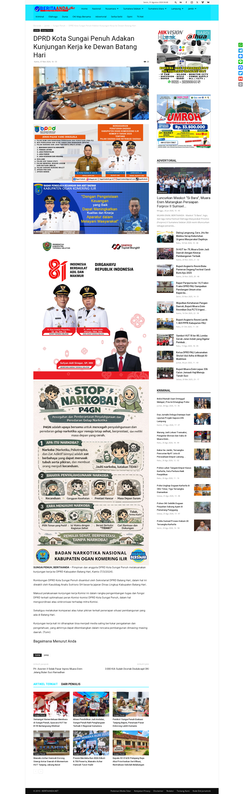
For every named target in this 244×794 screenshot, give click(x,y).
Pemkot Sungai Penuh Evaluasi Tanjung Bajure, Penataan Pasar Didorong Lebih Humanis (128, 722)
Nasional (96, 8)
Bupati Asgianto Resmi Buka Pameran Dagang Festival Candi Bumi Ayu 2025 (193, 269)
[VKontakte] (208, 2)
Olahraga (52, 16)
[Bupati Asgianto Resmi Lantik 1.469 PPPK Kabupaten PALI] (165, 324)
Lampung (176, 8)
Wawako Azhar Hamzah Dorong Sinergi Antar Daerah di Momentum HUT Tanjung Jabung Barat (50, 761)
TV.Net (140, 16)
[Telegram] (240, 50)
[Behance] (180, 2)
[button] (175, 2)
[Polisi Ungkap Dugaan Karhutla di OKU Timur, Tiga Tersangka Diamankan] (202, 490)
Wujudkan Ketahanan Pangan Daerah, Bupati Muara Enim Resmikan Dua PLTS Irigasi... (191, 306)
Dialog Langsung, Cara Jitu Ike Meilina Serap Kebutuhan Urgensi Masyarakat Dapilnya (192, 236)
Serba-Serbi (116, 16)
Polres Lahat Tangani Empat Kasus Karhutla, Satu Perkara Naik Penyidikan (174, 471)
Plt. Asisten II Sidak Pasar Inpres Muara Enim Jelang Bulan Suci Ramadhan (57, 670)
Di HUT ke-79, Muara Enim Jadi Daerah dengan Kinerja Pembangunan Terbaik (192, 252)
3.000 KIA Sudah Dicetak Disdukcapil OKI (127, 668)
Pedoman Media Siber (121, 791)
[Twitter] (197, 2)
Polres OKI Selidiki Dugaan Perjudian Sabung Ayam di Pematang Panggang (170, 506)
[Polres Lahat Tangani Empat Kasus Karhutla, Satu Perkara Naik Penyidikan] (202, 472)
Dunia (65, 16)
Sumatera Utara (156, 8)
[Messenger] (240, 56)
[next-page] (41, 771)
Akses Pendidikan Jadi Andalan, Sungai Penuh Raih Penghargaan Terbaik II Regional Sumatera (89, 722)
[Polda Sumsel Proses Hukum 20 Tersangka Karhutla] (202, 525)
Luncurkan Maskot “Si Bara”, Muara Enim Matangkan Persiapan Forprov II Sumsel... (183, 202)
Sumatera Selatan (132, 8)
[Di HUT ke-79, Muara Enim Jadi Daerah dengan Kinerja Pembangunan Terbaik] (165, 253)
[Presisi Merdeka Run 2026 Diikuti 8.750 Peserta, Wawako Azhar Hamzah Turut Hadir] (91, 743)
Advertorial (100, 16)
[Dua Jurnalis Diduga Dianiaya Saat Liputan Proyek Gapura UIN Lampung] (202, 419)
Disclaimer (158, 791)
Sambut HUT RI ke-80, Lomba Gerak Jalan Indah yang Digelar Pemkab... (193, 339)
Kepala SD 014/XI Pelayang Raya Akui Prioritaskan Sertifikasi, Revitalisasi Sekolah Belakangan (128, 761)
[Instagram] (191, 2)
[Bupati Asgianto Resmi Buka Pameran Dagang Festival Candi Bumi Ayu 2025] (165, 270)
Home (84, 8)
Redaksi (170, 791)
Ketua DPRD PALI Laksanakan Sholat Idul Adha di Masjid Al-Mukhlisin (192, 355)
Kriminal (40, 16)
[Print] (240, 84)
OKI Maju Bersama (82, 16)
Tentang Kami (183, 791)
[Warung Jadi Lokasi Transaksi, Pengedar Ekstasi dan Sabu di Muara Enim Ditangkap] (202, 436)
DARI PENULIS (70, 684)
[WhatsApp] (240, 45)
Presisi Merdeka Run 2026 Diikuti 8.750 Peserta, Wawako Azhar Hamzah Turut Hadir (89, 761)
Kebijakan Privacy (142, 791)
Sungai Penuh (59, 25)
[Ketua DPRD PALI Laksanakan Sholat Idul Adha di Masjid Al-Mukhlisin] (165, 356)
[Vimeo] (202, 2)
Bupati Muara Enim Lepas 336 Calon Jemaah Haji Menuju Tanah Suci (192, 372)
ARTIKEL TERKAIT (45, 684)
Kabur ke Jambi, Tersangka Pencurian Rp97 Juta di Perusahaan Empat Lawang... (171, 453)
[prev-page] (35, 771)
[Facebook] (186, 2)
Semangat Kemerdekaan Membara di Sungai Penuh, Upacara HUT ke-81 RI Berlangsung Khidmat (50, 722)
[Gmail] (240, 79)
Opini (129, 16)
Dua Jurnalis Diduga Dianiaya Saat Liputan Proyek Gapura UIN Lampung (173, 418)
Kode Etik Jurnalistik (202, 791)
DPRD (46, 655)
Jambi (191, 8)
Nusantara (110, 8)
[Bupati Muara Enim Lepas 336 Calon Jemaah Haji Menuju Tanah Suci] (165, 373)
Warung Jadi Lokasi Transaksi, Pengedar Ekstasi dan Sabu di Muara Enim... (172, 435)
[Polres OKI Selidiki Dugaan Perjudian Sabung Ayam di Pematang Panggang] (202, 507)
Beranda (37, 25)
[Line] (240, 62)
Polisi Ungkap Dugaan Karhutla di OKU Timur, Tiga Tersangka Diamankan (173, 488)
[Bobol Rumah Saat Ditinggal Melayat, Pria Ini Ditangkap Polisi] (202, 403)
